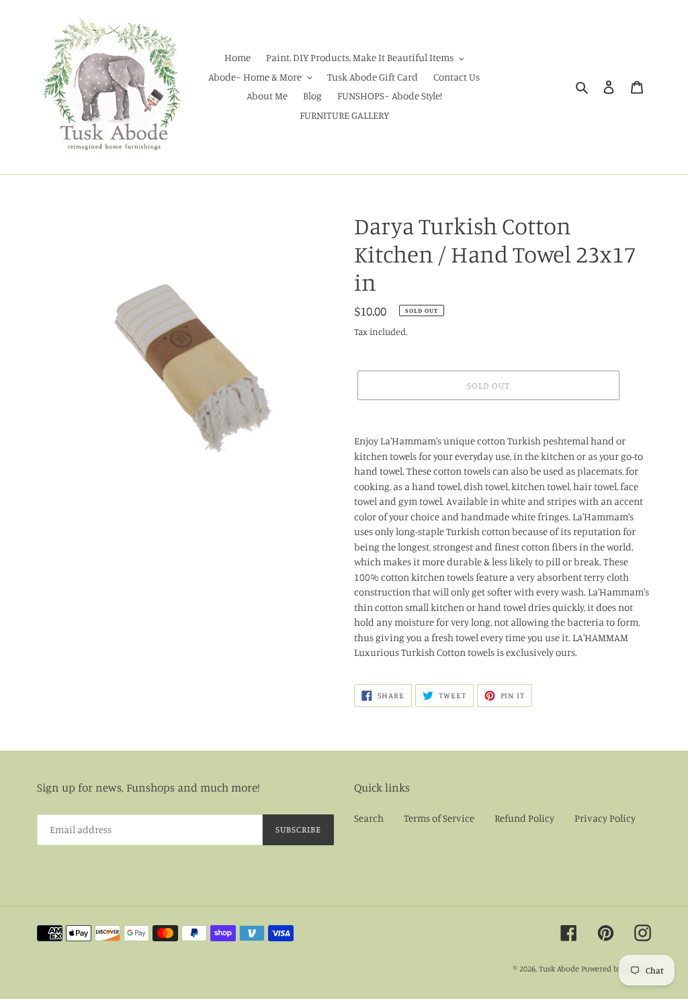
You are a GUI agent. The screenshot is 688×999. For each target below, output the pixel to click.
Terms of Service (439, 818)
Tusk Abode (559, 968)
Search (369, 818)
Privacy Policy (605, 818)
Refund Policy (524, 818)
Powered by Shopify (616, 968)
